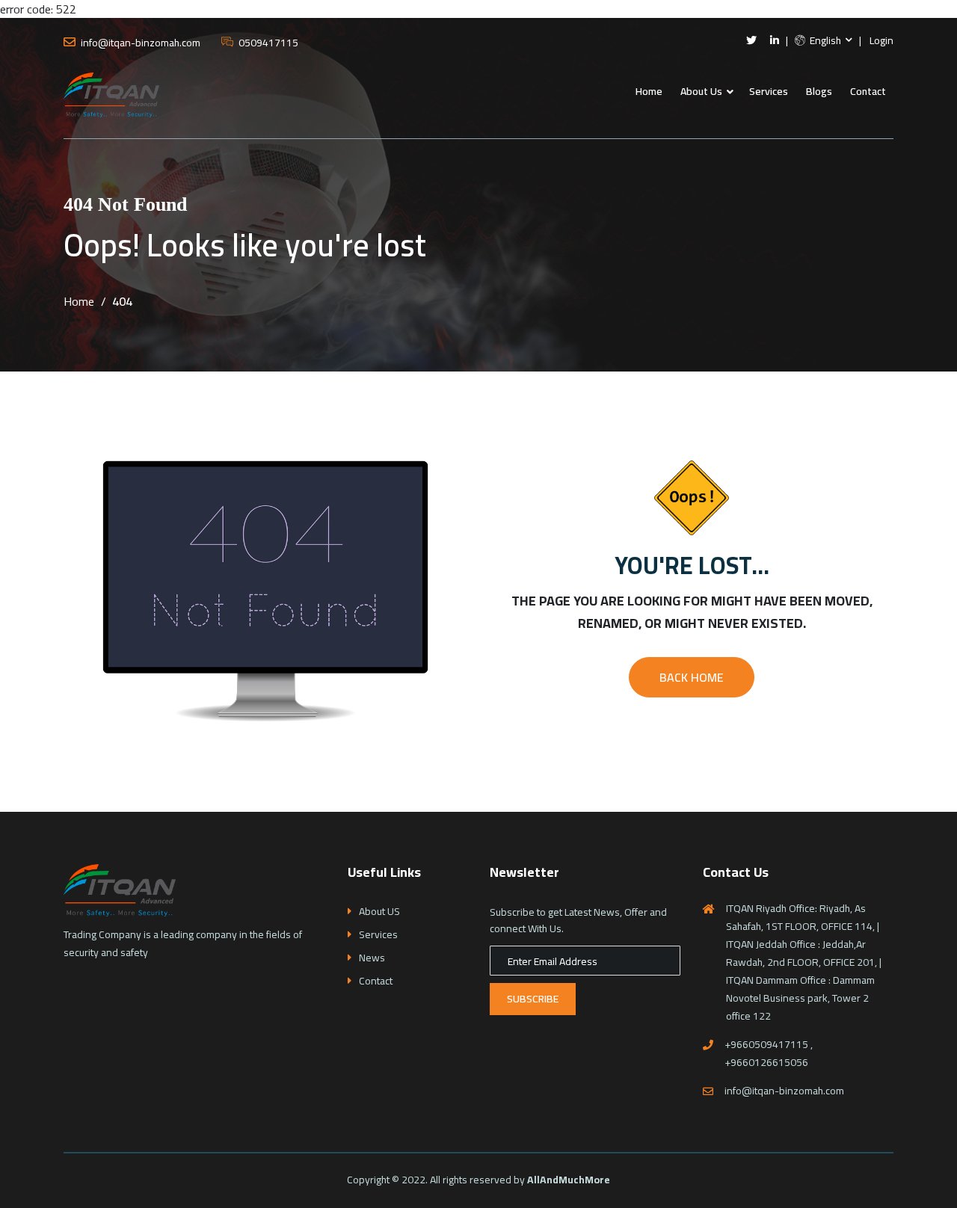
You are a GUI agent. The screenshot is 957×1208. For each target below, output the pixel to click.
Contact (868, 91)
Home (649, 91)
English (824, 41)
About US (379, 911)
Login (881, 41)
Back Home (691, 677)
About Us (701, 91)
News (372, 958)
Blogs (819, 91)
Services (768, 91)
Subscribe (532, 998)
